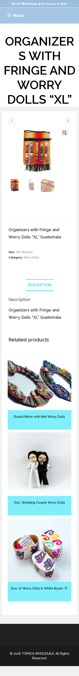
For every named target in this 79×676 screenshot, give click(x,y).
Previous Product (26, 120)
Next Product (55, 120)
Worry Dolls (31, 257)
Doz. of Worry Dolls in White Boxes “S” (39, 588)
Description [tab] (39, 285)
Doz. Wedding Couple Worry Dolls (39, 502)
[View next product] (67, 121)
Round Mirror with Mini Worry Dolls (39, 416)
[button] (64, 132)
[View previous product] (12, 121)
